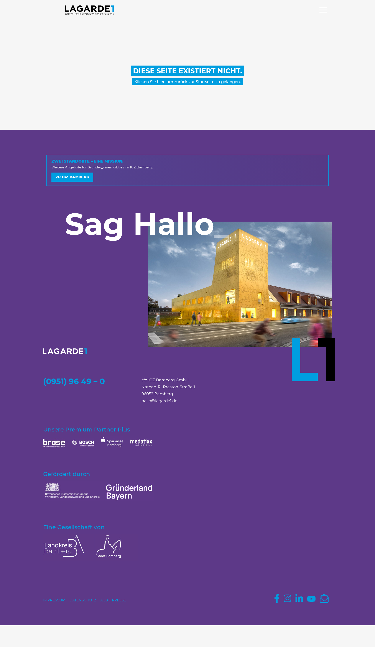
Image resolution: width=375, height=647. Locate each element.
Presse (119, 600)
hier (160, 81)
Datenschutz (82, 600)
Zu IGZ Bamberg (72, 177)
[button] (323, 10)
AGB (104, 600)
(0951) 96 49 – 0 (74, 381)
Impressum (54, 600)
